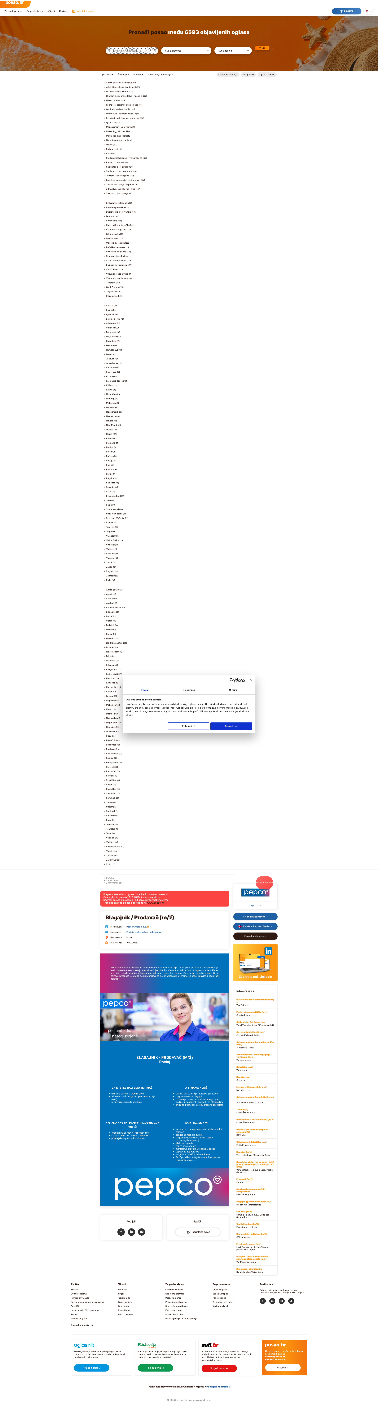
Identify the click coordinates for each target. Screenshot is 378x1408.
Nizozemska (112, 412)
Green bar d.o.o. (244, 1078)
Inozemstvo (112, 296)
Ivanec (109, 354)
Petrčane (110, 443)
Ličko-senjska (113, 234)
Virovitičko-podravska (117, 274)
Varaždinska (112, 269)
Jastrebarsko (112, 363)
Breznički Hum (113, 319)
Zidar (108, 864)
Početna (110, 878)
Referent (110, 767)
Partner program (79, 1318)
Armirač (110, 598)
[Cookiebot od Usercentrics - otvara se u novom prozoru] (232, 680)
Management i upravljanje (119, 127)
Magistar (110, 700)
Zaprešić (110, 575)
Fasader (110, 647)
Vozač (109, 851)
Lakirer (109, 696)
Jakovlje (110, 358)
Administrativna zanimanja (119, 82)
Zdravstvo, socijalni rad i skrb (121, 189)
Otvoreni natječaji (174, 1289)
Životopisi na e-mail (222, 1302)
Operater (110, 731)
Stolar (109, 802)
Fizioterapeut (112, 651)
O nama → (283, 1367)
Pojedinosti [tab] (189, 690)
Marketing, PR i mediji (117, 131)
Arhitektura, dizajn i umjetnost (121, 87)
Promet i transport (115, 162)
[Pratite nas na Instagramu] (283, 1301)
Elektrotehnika (113, 100)
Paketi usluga (219, 1298)
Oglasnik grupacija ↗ (82, 1325)
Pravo (109, 153)
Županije (122, 74)
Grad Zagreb (112, 287)
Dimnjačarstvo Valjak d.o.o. (249, 1270)
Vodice (109, 549)
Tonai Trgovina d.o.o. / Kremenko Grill (255, 1023)
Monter (109, 713)
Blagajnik (110, 612)
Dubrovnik (111, 332)
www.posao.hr (155, 902)
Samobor (110, 482)
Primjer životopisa (174, 1314)
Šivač (109, 820)
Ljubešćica (111, 394)
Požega (110, 456)
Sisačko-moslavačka (116, 260)
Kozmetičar (111, 687)
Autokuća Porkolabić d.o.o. (255, 1100)
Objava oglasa (220, 1289)
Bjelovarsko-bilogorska (117, 203)
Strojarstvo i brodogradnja (119, 171)
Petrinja (110, 447)
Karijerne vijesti (220, 1306)
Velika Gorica (112, 540)
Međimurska (112, 238)
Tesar (109, 833)
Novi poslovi (248, 74)
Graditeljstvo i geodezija (118, 109)
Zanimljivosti (124, 1310)
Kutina (109, 389)
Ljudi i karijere (125, 1302)
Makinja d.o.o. (251, 1088)
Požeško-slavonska (116, 247)
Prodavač (111, 749)
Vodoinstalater (113, 846)
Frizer (109, 656)
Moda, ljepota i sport (116, 135)
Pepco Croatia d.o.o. (136, 926)
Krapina (110, 376)
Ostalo (109, 144)
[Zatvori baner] (251, 680)
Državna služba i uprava (118, 91)
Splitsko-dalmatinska (116, 265)
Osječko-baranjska (115, 243)
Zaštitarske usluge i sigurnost (120, 184)
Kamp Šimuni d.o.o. (246, 1111)
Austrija (110, 305)
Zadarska (111, 282)
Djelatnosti (106, 74)
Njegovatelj (111, 722)
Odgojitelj (111, 727)
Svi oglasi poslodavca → (255, 916)
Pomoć (74, 1314)
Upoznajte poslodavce (176, 1306)
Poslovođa (111, 744)
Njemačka (111, 416)
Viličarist (110, 837)
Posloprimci (113, 880)
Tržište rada (124, 1298)
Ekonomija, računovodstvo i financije (124, 96)
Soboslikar (111, 789)
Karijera (63, 11)
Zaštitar (110, 855)
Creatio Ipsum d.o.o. (251, 1013)
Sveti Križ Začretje (115, 518)
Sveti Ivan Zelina (114, 513)
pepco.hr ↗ (255, 905)
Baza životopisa (220, 1293)
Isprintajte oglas (200, 1231)
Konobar (110, 678)
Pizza (109, 736)
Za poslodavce (35, 11)
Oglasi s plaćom (267, 74)
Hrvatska (122, 1289)
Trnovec (110, 527)
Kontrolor (110, 682)
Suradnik (110, 815)
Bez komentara (125, 1314)
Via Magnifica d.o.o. (252, 1259)
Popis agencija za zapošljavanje (181, 1318)
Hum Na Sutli (112, 350)
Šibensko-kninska (115, 256)
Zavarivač (111, 860)
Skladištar (111, 780)
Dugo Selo (111, 341)
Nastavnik (111, 718)
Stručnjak (111, 811)
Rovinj (109, 474)
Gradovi (137, 74)
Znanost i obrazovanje (117, 193)
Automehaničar (113, 607)
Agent (109, 594)
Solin (108, 500)
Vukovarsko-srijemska (117, 278)
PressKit (75, 1306)
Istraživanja (124, 1306)
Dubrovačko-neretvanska (119, 212)
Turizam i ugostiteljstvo (117, 175)
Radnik (109, 758)
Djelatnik (110, 625)
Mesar (109, 709)
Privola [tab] (145, 690)
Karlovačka (111, 220)
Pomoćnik (111, 740)
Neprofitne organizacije (117, 140)
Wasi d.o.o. (244, 1068)
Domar (109, 634)
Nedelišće (111, 407)
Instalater (110, 660)
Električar (110, 638)
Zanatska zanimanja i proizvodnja (123, 180)
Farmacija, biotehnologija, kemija (122, 104)
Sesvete (110, 487)
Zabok (109, 562)
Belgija (109, 310)
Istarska (110, 216)
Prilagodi (187, 726)
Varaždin (110, 536)
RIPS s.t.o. (252, 1132)
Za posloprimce (13, 11)
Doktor (109, 629)
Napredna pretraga (228, 74)
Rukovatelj (111, 771)
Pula (108, 465)
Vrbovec (110, 553)
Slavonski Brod (113, 496)
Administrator (113, 589)
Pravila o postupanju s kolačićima (87, 1302)
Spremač (110, 798)
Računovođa (112, 753)
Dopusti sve (231, 726)
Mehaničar (111, 705)
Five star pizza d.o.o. (247, 1225)
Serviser (110, 775)
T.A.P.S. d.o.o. (255, 1002)
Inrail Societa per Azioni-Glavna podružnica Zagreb (252, 1247)
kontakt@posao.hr (275, 1356)
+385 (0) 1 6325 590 (275, 1359)
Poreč (109, 451)
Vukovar (110, 558)
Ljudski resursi (113, 122)
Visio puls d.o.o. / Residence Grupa (253, 1153)
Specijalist (111, 793)
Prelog (109, 460)
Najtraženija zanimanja (159, 74)
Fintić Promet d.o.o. (251, 1143)
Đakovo (110, 345)
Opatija (109, 429)
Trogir (109, 531)
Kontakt (75, 1289)
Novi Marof (111, 425)
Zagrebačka (112, 291)
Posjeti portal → (92, 1367)
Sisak (108, 491)
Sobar (109, 784)
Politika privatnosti (80, 1298)
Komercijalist (112, 674)
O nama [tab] (233, 690)
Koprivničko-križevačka (118, 225)
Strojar (109, 806)
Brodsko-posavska (115, 207)
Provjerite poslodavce (176, 1302)
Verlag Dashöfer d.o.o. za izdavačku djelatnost (255, 1167)
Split (108, 505)
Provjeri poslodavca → (255, 936)
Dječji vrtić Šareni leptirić (254, 1203)
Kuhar (109, 691)
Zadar (109, 567)
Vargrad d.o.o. (253, 1057)
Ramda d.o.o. (244, 1180)
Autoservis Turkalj (255, 1045)
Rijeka (109, 469)
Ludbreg (110, 398)
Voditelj (110, 842)
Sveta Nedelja (113, 509)
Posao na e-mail (173, 1298)
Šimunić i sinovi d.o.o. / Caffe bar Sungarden (252, 1214)
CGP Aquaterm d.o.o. (251, 1235)
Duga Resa (111, 336)
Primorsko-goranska (116, 251)
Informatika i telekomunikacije (121, 113)
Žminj (108, 580)
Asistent (110, 603)
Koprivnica (111, 372)
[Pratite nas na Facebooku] (264, 1301)
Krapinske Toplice (115, 381)
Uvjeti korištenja (79, 1293)
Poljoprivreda (112, 149)
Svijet (121, 1293)
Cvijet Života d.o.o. (254, 1121)
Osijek (109, 434)
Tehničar (110, 824)
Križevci (110, 385)
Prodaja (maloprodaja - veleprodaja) (124, 158)
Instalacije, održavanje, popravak (122, 118)
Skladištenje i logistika (117, 166)
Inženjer (110, 665)
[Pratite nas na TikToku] (293, 1301)
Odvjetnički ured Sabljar (250, 1033)
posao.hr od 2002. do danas (85, 1310)
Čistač (109, 620)
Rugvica (110, 478)
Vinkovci (110, 544)
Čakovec (110, 327)
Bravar (109, 616)
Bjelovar (110, 314)
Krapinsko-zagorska (116, 229)
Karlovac (110, 367)
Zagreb (109, 571)
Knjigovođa (111, 669)
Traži (262, 48)
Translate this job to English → (257, 926)
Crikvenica (111, 323)
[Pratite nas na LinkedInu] (274, 1301)
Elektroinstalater (114, 643)
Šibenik (109, 522)
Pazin (109, 438)
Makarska (111, 403)
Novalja (109, 420)
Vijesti (51, 11)
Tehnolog (110, 829)
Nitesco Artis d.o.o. (250, 1192)
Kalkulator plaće (85, 11)
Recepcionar (112, 762)
